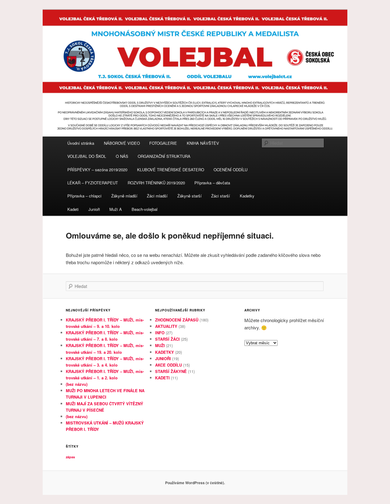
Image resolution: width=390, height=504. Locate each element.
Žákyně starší (189, 196)
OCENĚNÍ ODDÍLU (230, 169)
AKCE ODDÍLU (168, 365)
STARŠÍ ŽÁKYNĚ (171, 371)
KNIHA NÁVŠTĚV (203, 143)
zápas (70, 457)
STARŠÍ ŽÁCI (167, 339)
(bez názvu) (76, 384)
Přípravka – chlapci (84, 196)
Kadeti (73, 209)
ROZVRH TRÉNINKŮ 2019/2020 (156, 183)
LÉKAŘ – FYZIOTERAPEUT (92, 183)
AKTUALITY (166, 326)
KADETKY (164, 352)
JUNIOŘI (163, 358)
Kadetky (247, 196)
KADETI (162, 378)
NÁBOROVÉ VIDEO (122, 143)
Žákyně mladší (124, 196)
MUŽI (160, 345)
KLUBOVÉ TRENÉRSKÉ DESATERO (170, 169)
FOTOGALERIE (163, 143)
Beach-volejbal (145, 209)
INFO (160, 332)
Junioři (94, 209)
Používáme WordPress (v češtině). (195, 482)
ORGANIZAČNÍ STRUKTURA (164, 156)
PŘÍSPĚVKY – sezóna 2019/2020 (97, 169)
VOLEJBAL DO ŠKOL (86, 156)
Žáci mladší (157, 196)
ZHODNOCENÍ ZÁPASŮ (176, 320)
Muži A (115, 209)
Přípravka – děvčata (212, 183)
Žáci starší (220, 196)
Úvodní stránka (80, 143)
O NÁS (122, 156)
